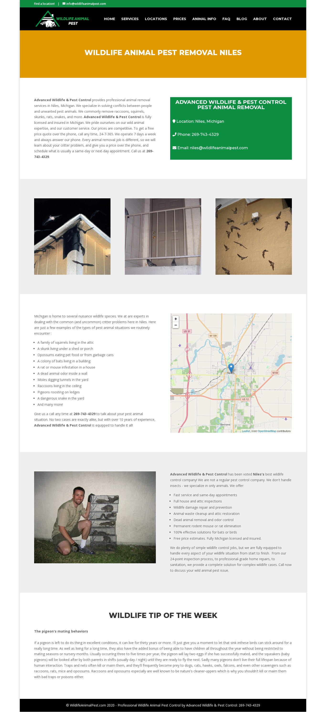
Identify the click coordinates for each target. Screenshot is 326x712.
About (260, 19)
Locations (156, 19)
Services (130, 19)
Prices (179, 19)
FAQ (226, 19)
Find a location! (44, 4)
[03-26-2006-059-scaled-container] (95, 562)
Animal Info (204, 19)
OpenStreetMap (267, 431)
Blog (242, 19)
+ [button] (175, 318)
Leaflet (246, 431)
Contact (282, 19)
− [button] (175, 324)
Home (109, 19)
